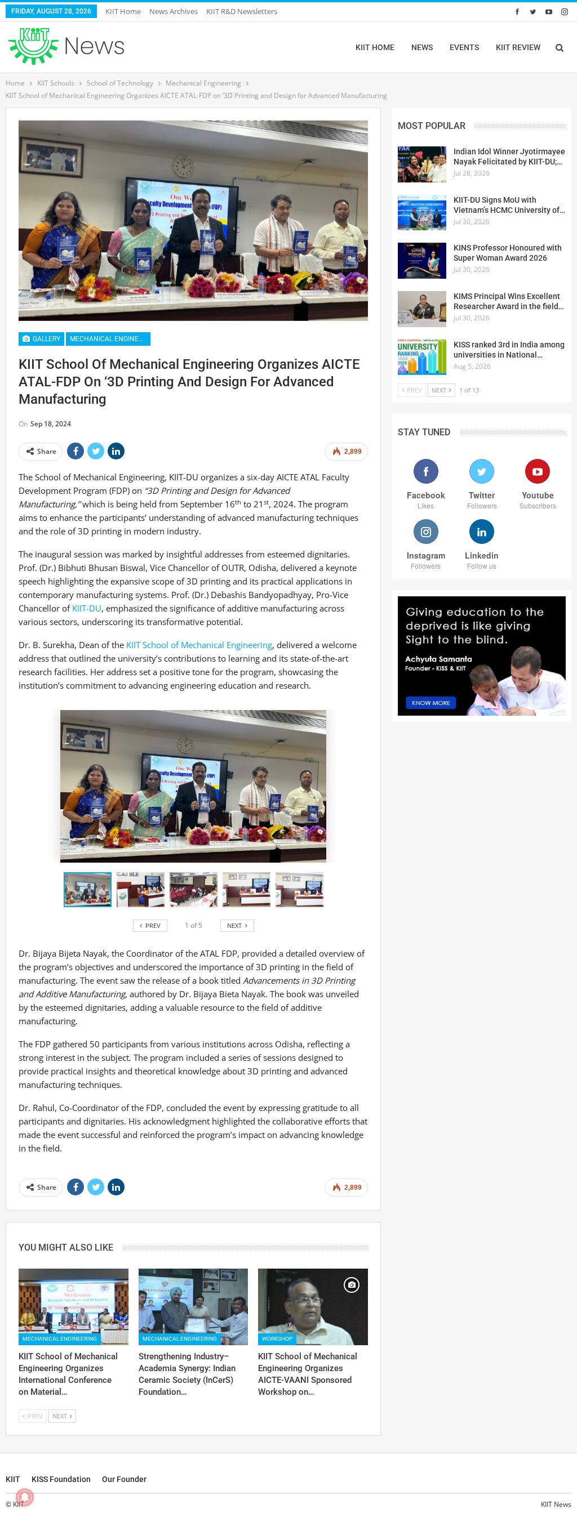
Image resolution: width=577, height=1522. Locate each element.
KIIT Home (123, 11)
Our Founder (124, 1479)
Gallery (45, 339)
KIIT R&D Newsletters (241, 11)
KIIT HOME (375, 47)
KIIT (13, 1479)
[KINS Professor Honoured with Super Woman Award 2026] (422, 261)
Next (365, 220)
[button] (143, 889)
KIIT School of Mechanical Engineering (199, 644)
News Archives (173, 11)
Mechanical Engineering (110, 339)
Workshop (277, 1339)
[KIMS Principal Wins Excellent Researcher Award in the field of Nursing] (422, 309)
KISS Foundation (61, 1479)
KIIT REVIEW (518, 47)
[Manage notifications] (25, 1497)
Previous (21, 220)
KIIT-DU (86, 608)
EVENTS (464, 47)
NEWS (422, 47)
